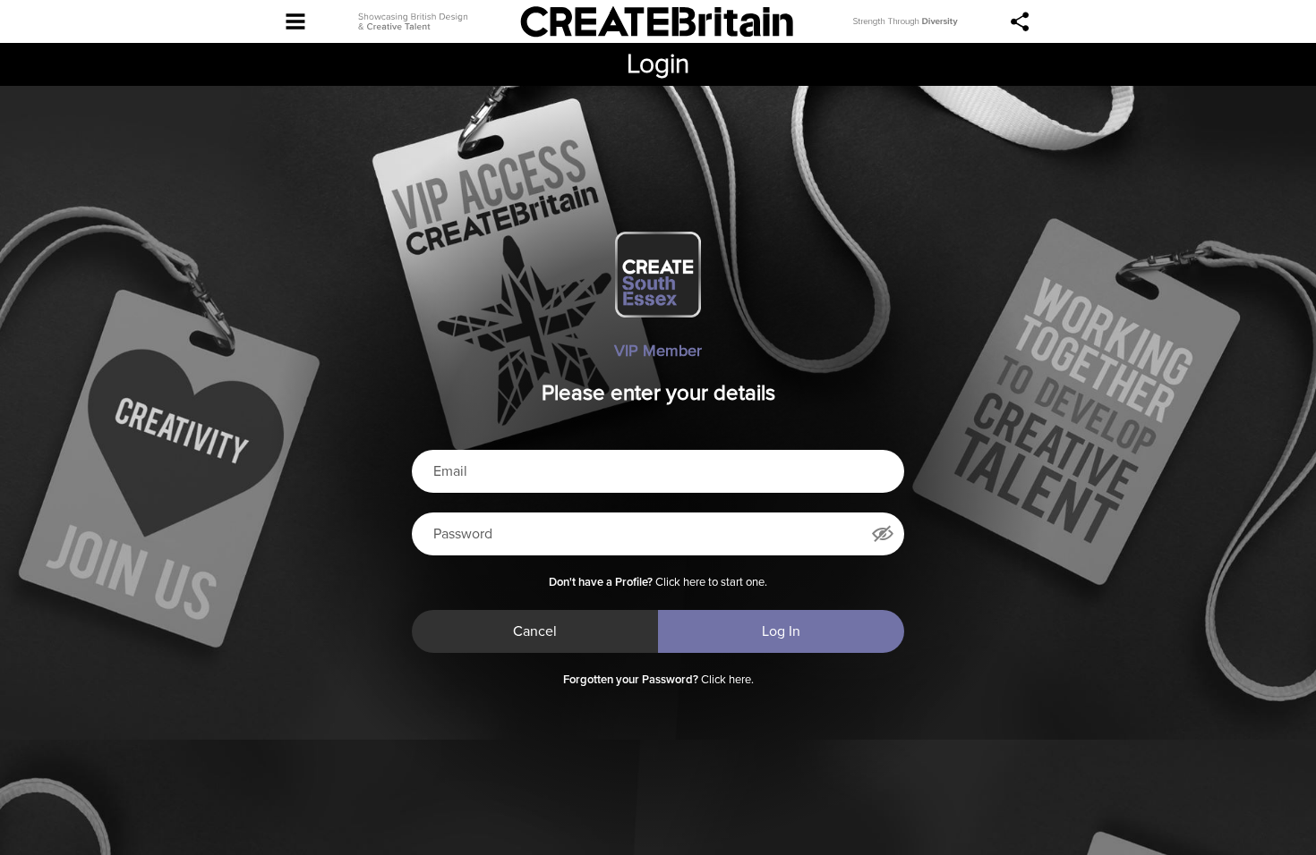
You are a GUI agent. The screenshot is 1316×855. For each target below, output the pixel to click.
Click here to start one (710, 582)
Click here (726, 680)
